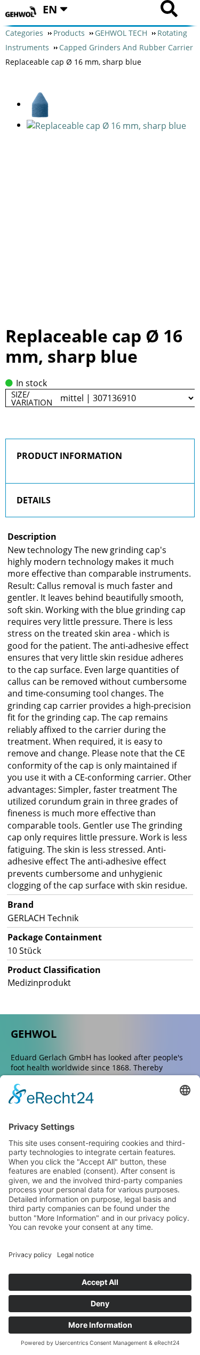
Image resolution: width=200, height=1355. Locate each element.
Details (34, 500)
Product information (69, 456)
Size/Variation (31, 398)
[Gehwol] (21, 12)
